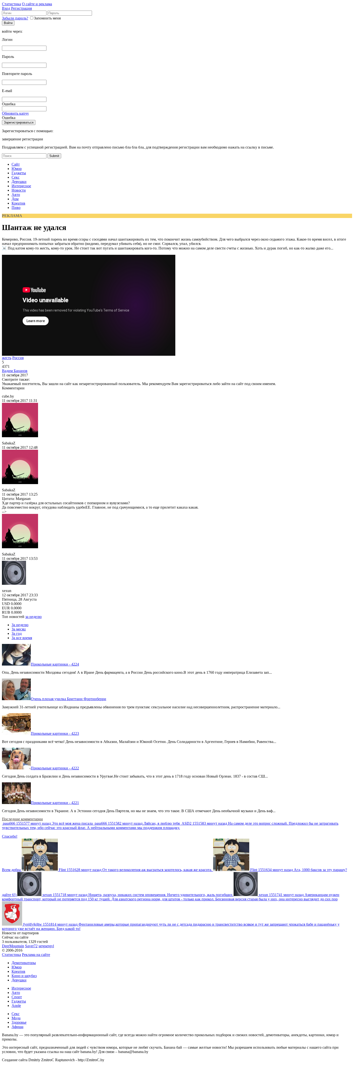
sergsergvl (46, 946)
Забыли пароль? (15, 18)
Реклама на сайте (36, 955)
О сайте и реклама (37, 4)
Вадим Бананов (14, 371)
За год (17, 633)
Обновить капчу (15, 113)
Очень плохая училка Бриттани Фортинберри (68, 699)
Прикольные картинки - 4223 (55, 733)
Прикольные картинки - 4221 (55, 803)
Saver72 (31, 946)
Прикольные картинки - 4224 (55, 664)
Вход (6, 8)
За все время (22, 638)
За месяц (19, 629)
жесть (6, 358)
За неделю (20, 625)
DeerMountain (13, 946)
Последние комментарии (22, 819)
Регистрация (21, 8)
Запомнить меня (47, 18)
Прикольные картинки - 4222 (55, 768)
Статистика (11, 4)
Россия (18, 358)
